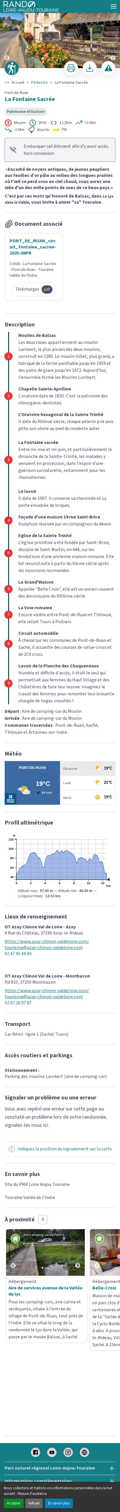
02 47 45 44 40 (18, 954)
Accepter (13, 1503)
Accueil (18, 83)
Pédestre (39, 83)
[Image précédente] (7, 34)
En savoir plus (59, 1503)
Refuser (34, 1503)
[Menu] (113, 6)
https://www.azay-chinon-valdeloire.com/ (47, 942)
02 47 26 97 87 (18, 1003)
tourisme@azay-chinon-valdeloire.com (44, 948)
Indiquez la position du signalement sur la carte (64, 1149)
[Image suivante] (113, 34)
